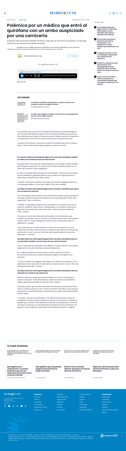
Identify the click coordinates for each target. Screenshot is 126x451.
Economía (37, 402)
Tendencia (82, 407)
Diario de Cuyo (11, 20)
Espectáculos (61, 399)
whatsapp (26, 406)
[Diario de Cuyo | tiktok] (120, 13)
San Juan (37, 397)
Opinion (82, 397)
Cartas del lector (85, 394)
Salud (81, 402)
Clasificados (106, 397)
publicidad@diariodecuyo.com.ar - (57, 437)
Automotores (106, 402)
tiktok (13, 406)
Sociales (82, 399)
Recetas (59, 407)
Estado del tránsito (85, 410)
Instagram (9, 406)
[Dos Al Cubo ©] (109, 437)
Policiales (60, 394)
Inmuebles (105, 399)
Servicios (105, 407)
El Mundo (60, 405)
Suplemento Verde (40, 407)
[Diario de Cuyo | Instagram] (113, 13)
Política (36, 399)
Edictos (104, 412)
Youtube (21, 406)
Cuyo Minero (38, 405)
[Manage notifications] (122, 435)
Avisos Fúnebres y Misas (110, 410)
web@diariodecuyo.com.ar (16, 437)
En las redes (22, 20)
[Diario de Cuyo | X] (117, 13)
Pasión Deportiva (62, 397)
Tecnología (83, 405)
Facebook (5, 406)
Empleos (105, 405)
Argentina (60, 402)
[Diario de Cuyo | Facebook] (110, 13)
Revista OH (37, 410)
